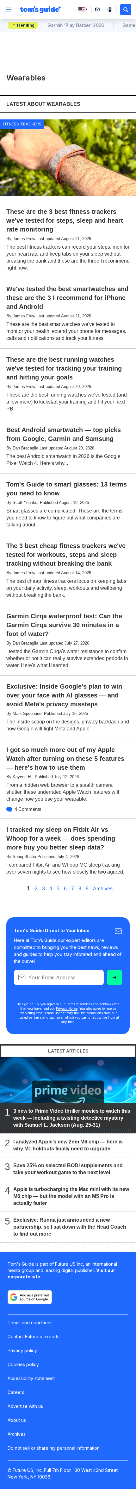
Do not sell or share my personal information (54, 1448)
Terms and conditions (30, 1322)
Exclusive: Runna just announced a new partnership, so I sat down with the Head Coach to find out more (69, 1227)
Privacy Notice (66, 1008)
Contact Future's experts (33, 1336)
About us (17, 1420)
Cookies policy (23, 1364)
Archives (103, 888)
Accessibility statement (31, 1378)
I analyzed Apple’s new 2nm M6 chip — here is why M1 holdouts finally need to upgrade (68, 1145)
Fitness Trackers (22, 123)
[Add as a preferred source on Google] (30, 1297)
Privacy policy (22, 1350)
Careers (16, 1392)
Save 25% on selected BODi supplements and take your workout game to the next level (68, 1169)
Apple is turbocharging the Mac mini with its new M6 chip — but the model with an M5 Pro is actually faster (71, 1196)
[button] (125, 9)
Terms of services (79, 1004)
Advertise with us (25, 1406)
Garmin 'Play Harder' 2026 (75, 25)
